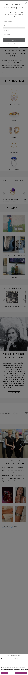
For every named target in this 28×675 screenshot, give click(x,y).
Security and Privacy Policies (14, 43)
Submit (14, 40)
